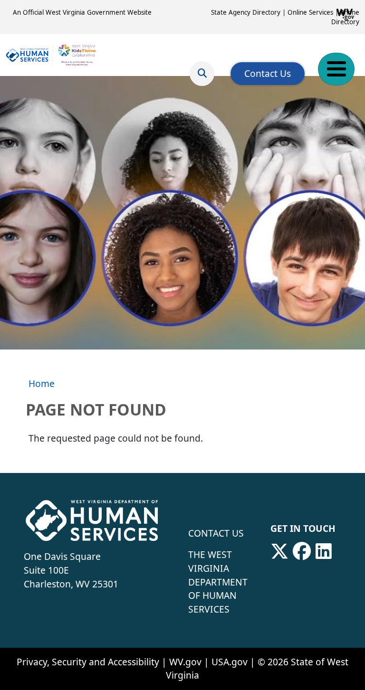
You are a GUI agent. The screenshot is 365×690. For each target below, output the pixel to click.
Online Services (310, 12)
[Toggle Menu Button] (336, 69)
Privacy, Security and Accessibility (88, 661)
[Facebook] (302, 551)
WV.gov (185, 661)
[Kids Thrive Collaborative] (51, 55)
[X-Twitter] (279, 551)
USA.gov (229, 661)
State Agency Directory (245, 12)
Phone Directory (345, 17)
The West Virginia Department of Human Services (218, 581)
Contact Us (267, 73)
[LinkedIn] (324, 551)
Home (42, 383)
